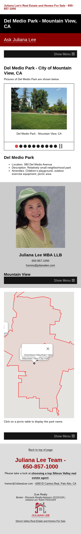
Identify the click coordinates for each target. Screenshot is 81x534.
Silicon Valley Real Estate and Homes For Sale (40, 521)
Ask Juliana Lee (20, 39)
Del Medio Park (16, 146)
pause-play (60, 146)
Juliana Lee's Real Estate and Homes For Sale (34, 5)
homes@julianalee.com (40, 265)
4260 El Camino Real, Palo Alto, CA (55, 483)
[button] (34, 363)
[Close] (47, 348)
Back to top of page (41, 449)
